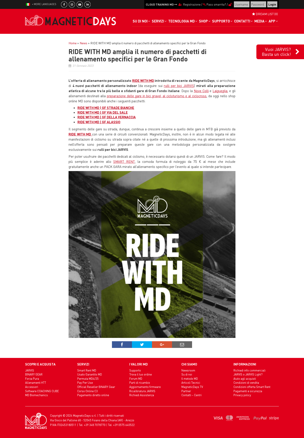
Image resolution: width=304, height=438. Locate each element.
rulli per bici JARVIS (179, 85)
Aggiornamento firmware (145, 387)
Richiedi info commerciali (249, 370)
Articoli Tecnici (190, 382)
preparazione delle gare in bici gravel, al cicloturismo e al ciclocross (157, 96)
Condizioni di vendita (246, 382)
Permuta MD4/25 (88, 378)
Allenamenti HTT (35, 382)
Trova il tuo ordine (140, 374)
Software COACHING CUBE (42, 391)
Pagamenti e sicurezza (247, 391)
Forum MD (135, 378)
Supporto (135, 370)
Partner (186, 391)
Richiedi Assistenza (141, 395)
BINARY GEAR (34, 374)
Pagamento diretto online (93, 395)
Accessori (31, 387)
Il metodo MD (189, 378)
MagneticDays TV (192, 387)
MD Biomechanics (36, 395)
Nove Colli (201, 91)
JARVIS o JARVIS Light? (248, 374)
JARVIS (29, 370)
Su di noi (186, 374)
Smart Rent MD (86, 370)
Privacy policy (242, 395)
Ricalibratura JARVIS (142, 391)
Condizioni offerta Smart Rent (251, 387)
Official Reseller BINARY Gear (96, 387)
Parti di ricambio (139, 382)
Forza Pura (32, 378)
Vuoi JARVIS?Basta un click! (276, 52)
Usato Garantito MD (89, 374)
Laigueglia (220, 91)
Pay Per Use (85, 382)
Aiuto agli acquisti (244, 378)
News (83, 43)
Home (73, 43)
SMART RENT (124, 161)
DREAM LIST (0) (266, 14)
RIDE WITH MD (143, 80)
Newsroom (188, 370)
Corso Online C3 (87, 391)
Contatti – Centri (191, 395)
